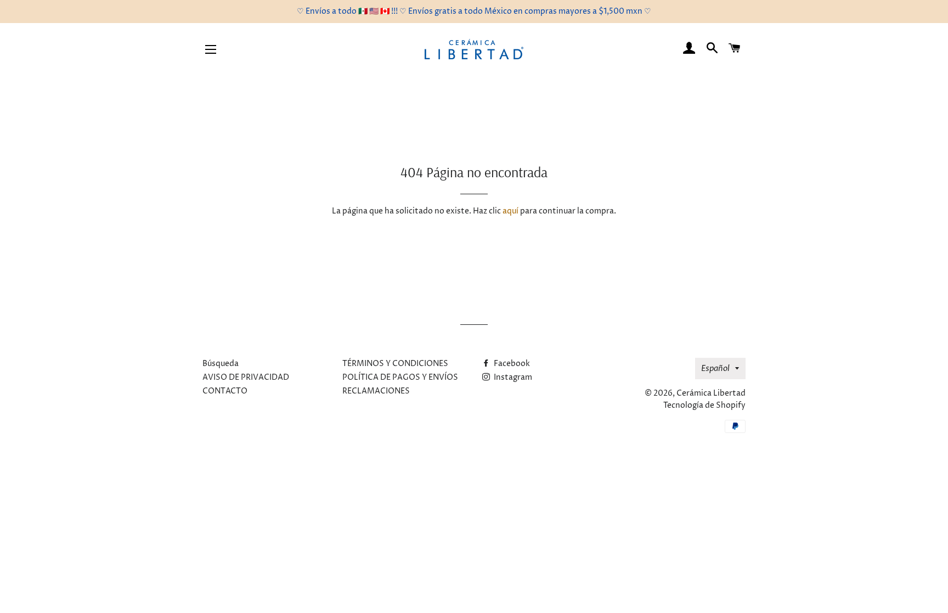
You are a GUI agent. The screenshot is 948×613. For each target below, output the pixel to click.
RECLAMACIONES (376, 391)
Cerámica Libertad (711, 393)
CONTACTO (224, 391)
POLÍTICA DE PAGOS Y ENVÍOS (400, 377)
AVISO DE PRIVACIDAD (245, 377)
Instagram (512, 377)
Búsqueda (220, 363)
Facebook (511, 363)
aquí (510, 211)
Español (715, 368)
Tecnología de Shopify (704, 405)
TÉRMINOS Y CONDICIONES (395, 363)
